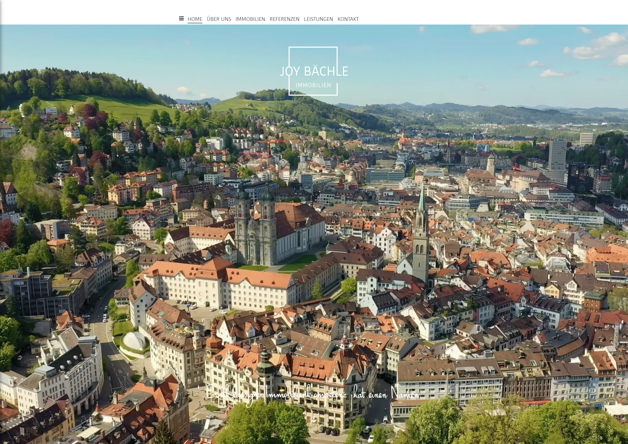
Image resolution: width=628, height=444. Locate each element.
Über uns (219, 19)
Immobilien (250, 19)
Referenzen (285, 19)
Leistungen (318, 19)
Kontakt (348, 19)
